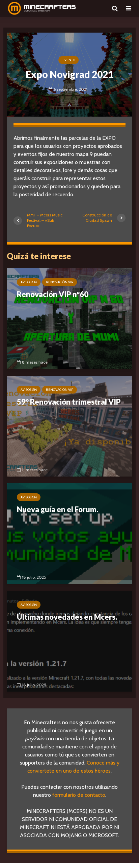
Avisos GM (29, 282)
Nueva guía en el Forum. (57, 509)
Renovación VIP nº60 (52, 294)
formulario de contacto (78, 795)
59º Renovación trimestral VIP (69, 401)
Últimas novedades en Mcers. (67, 616)
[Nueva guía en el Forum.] (69, 533)
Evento (68, 60)
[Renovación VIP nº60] (69, 318)
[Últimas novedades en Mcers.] (69, 641)
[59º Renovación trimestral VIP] (69, 425)
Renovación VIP (59, 282)
